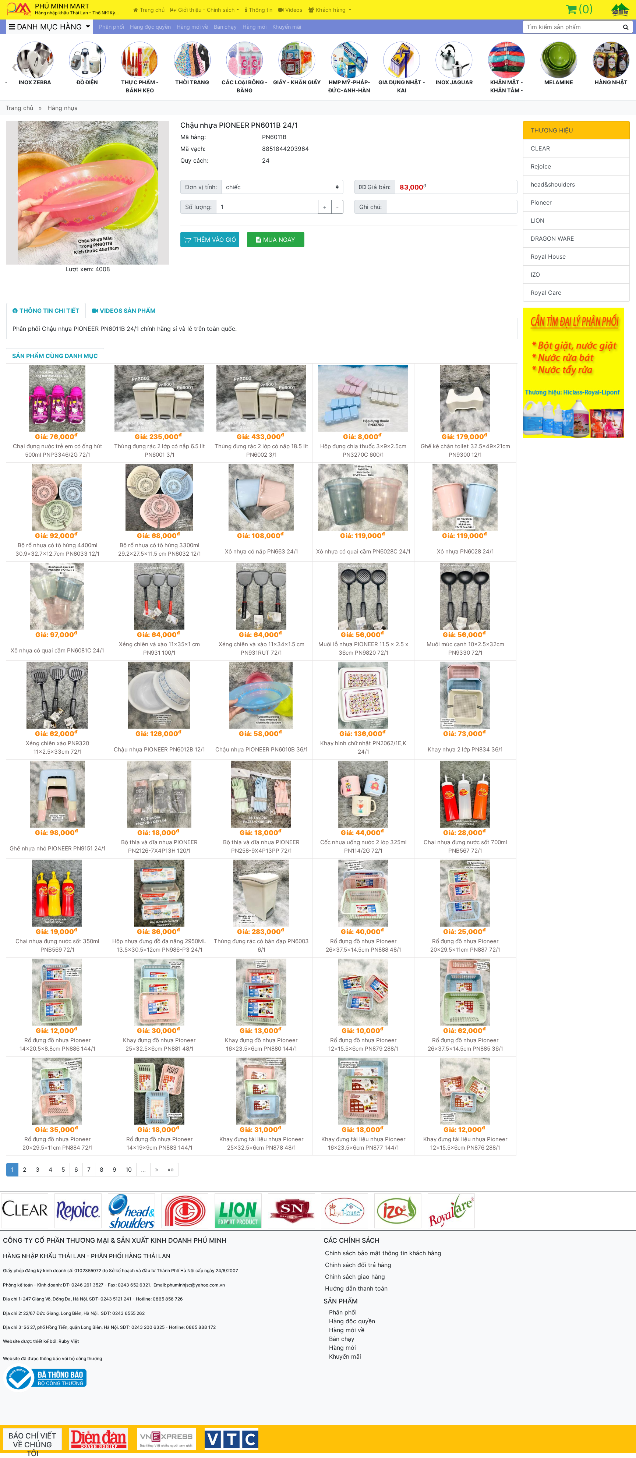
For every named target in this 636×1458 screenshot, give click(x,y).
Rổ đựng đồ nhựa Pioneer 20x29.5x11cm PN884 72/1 (57, 1143)
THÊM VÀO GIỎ (214, 239)
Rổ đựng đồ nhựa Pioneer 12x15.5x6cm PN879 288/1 (363, 1044)
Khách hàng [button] (331, 10)
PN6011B (274, 137)
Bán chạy (225, 27)
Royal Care (546, 292)
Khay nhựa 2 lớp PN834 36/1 (465, 749)
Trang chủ (152, 10)
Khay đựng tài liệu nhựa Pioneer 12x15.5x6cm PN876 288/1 (465, 1143)
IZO (535, 274)
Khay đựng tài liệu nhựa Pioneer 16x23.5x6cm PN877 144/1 (363, 1143)
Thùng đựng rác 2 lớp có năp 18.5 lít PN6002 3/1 (261, 450)
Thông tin (260, 10)
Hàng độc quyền (150, 27)
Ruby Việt (69, 1341)
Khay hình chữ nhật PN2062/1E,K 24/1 (363, 747)
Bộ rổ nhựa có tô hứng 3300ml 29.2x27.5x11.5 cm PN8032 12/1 (159, 549)
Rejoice (541, 166)
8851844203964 (285, 148)
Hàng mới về (192, 27)
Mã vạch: (192, 148)
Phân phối (111, 27)
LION (537, 220)
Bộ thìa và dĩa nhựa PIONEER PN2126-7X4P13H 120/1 (159, 846)
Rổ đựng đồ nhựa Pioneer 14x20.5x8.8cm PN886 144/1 (57, 1044)
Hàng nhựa (62, 108)
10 (129, 1169)
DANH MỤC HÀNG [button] (50, 26)
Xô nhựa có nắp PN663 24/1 (261, 551)
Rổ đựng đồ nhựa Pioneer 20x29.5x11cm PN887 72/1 (465, 945)
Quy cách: (194, 160)
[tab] (46, 310)
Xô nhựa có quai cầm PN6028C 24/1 (363, 551)
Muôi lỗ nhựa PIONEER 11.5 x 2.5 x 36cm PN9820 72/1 (363, 648)
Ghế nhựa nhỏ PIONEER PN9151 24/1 (58, 848)
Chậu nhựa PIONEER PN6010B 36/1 (261, 749)
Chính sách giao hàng (355, 1276)
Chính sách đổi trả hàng (358, 1264)
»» (170, 1169)
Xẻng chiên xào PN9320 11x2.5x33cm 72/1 (57, 747)
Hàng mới (254, 27)
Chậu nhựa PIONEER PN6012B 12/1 (159, 749)
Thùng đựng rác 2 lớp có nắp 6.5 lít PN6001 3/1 (159, 450)
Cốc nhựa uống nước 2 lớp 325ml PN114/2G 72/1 (363, 846)
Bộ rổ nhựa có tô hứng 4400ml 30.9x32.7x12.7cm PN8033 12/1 (57, 549)
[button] (18, 193)
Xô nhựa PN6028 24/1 (465, 551)
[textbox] (578, 26)
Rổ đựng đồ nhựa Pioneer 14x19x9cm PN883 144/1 (159, 1143)
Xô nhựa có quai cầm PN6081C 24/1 (57, 650)
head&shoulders (553, 184)
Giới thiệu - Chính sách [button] (206, 10)
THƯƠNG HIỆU (552, 130)
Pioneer (541, 202)
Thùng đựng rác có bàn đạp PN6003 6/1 (261, 945)
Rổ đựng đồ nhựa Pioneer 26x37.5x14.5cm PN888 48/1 (363, 945)
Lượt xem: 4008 (88, 269)
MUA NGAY (279, 239)
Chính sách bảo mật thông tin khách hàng (383, 1253)
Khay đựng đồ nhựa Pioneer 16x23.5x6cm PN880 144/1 (261, 1044)
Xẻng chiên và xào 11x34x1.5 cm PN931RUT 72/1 (261, 648)
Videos (294, 10)
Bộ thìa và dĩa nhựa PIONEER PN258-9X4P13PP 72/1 (261, 846)
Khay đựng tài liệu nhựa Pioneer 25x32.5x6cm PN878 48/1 (261, 1143)
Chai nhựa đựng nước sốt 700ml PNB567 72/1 (465, 846)
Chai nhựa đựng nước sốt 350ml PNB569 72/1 (57, 945)
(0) (585, 9)
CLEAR (540, 148)
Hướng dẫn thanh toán (356, 1288)
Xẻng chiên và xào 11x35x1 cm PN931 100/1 (159, 648)
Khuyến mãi (286, 27)
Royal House (548, 256)
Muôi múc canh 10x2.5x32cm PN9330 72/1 (465, 648)
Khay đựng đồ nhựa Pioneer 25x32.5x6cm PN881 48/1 (159, 1044)
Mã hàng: (193, 137)
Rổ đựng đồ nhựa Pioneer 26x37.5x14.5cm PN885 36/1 (465, 1044)
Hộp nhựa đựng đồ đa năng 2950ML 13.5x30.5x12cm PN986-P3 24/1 (159, 945)
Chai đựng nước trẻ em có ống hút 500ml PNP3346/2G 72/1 (57, 450)
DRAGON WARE (552, 238)
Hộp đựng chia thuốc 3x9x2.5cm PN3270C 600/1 (363, 450)
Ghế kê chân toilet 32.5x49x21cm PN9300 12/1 (465, 450)
